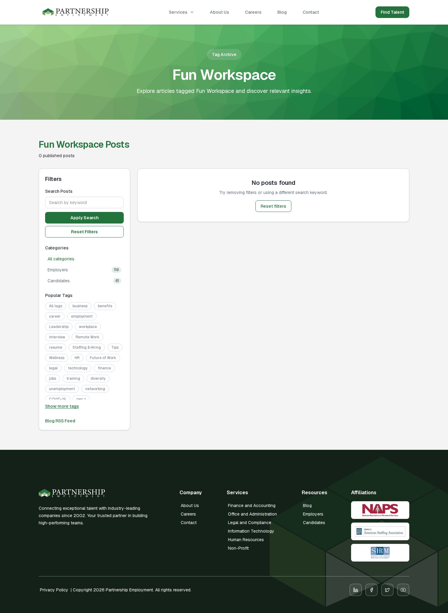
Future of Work (103, 357)
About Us (219, 12)
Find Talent (392, 12)
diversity (98, 378)
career (55, 316)
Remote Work (87, 337)
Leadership (59, 326)
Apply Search (84, 217)
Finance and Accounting (252, 505)
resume (55, 347)
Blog (282, 12)
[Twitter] (387, 590)
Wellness (56, 357)
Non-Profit (238, 548)
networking (95, 388)
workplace (88, 326)
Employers (313, 514)
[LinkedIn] (356, 590)
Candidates (314, 522)
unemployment (62, 388)
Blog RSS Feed (60, 421)
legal (53, 368)
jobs (52, 378)
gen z (81, 399)
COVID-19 (57, 399)
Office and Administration (252, 514)
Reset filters (273, 206)
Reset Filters (84, 231)
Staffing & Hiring (87, 347)
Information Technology (251, 531)
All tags (55, 306)
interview (57, 337)
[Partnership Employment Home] (75, 12)
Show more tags (62, 406)
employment (82, 316)
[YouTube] (403, 590)
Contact (311, 12)
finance (104, 368)
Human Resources (246, 539)
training (73, 378)
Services (178, 12)
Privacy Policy (54, 590)
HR (77, 357)
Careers (253, 12)
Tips (115, 347)
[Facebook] (371, 590)
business (80, 306)
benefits (105, 306)
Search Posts (59, 191)
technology (77, 368)
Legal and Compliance (249, 522)
